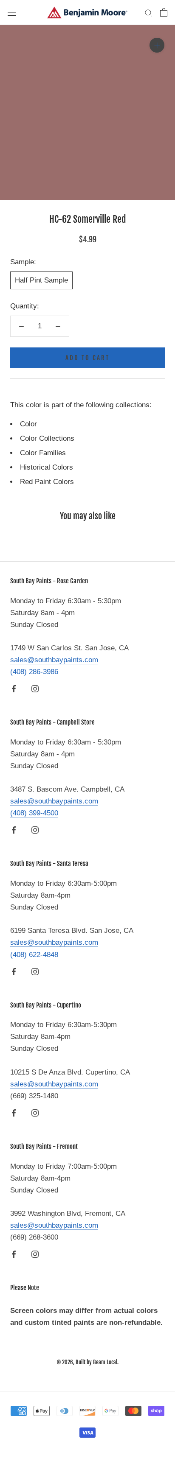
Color (28, 424)
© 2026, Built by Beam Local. (88, 1362)
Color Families (43, 453)
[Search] (148, 12)
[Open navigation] (12, 12)
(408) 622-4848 (34, 955)
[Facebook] (13, 688)
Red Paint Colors (47, 482)
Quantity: (24, 306)
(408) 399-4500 (34, 813)
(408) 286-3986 (34, 672)
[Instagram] (35, 688)
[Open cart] (163, 12)
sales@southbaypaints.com (54, 660)
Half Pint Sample (41, 280)
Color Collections (47, 438)
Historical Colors (46, 467)
